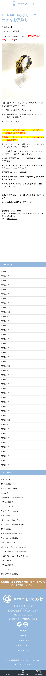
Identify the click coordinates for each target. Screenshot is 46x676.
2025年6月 (5, 335)
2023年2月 (5, 460)
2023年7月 (5, 438)
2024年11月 (5, 366)
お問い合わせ (23, 650)
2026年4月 (5, 290)
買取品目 (23, 631)
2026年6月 (5, 281)
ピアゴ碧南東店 (7, 565)
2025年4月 (5, 344)
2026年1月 (5, 303)
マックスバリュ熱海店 (10, 488)
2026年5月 (5, 285)
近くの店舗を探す (23, 674)
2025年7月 (5, 330)
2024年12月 (5, 362)
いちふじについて (23, 645)
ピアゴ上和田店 (7, 502)
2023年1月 (5, 465)
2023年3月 (5, 456)
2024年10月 (5, 371)
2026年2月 (5, 299)
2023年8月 (5, 434)
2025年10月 (5, 317)
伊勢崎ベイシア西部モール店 (12, 497)
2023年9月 (5, 429)
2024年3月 (5, 402)
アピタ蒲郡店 (6, 484)
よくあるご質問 (23, 640)
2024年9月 (5, 375)
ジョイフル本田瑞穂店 (10, 574)
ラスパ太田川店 (7, 506)
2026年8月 (5, 272)
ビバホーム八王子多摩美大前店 (13, 524)
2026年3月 (5, 294)
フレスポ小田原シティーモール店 (14, 551)
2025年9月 (5, 321)
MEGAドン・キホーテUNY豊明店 (14, 556)
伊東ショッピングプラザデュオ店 (14, 542)
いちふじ (4, 493)
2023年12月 (5, 416)
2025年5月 (5, 339)
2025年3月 (5, 348)
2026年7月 (5, 276)
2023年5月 (5, 447)
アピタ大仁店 (6, 569)
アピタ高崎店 (6, 529)
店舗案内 (23, 636)
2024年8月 (5, 380)
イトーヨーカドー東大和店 (11, 533)
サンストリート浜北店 (10, 511)
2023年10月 (5, 425)
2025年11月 (5, 312)
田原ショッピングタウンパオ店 (13, 547)
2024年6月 (5, 389)
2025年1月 (5, 357)
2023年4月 (5, 451)
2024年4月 (5, 398)
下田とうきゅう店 (8, 560)
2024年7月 (5, 384)
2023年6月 (5, 443)
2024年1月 (5, 411)
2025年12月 (5, 308)
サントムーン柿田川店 (10, 538)
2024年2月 (5, 407)
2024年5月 (5, 393)
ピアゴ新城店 (6, 479)
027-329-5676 (12, 219)
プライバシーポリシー (25, 664)
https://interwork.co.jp (23, 615)
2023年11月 (5, 420)
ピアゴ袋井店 (6, 515)
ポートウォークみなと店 (10, 520)
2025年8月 (5, 326)
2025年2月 (5, 353)
